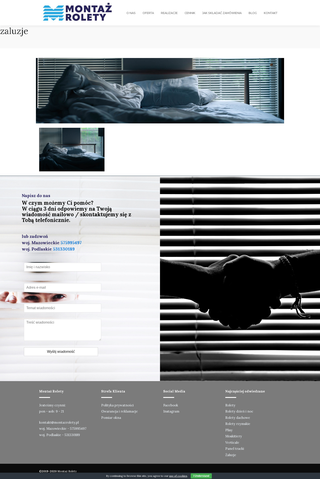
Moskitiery (233, 436)
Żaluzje (230, 455)
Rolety (230, 405)
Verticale (232, 442)
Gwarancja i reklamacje (119, 411)
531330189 (64, 249)
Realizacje (169, 13)
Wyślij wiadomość (61, 351)
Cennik (190, 13)
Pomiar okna (111, 418)
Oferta (148, 13)
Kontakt (270, 13)
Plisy (228, 430)
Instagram (171, 411)
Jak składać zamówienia (222, 13)
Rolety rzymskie (237, 424)
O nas (131, 13)
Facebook (170, 405)
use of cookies (178, 475)
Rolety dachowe (237, 418)
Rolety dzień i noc (239, 411)
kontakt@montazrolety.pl (59, 422)
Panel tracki (234, 449)
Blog (253, 13)
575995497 (71, 242)
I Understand (201, 475)
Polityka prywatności (117, 405)
